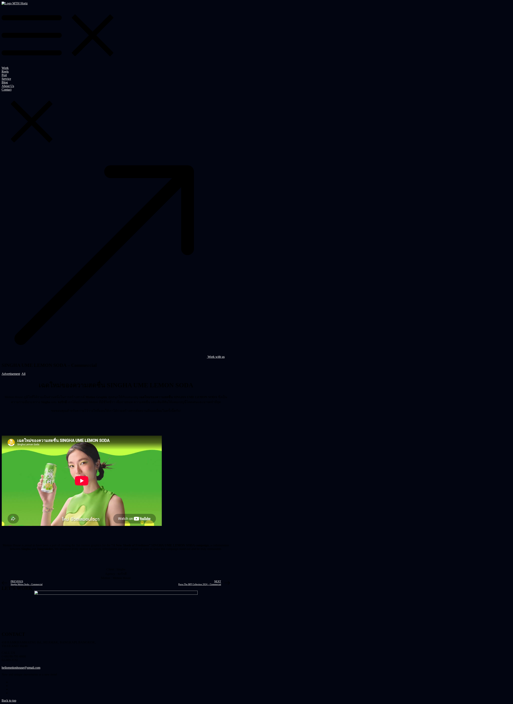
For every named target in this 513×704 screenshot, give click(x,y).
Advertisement (11, 373)
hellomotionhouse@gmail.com (21, 667)
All (23, 373)
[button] (113, 356)
